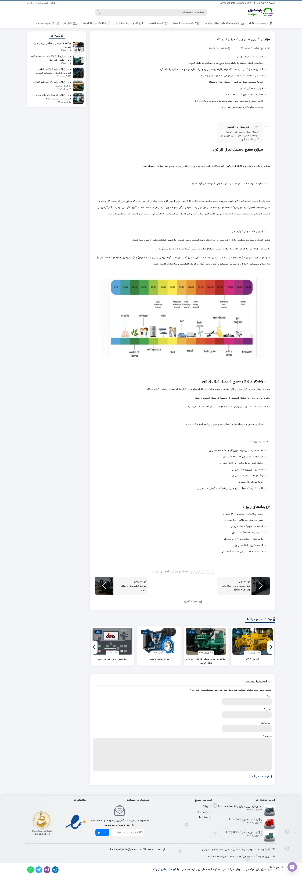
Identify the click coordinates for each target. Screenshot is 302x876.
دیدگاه (267, 736)
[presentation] (270, 647)
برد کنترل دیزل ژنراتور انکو (112, 659)
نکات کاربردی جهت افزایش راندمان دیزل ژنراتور (205, 661)
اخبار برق (67, 23)
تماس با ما (43, 3)
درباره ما (30, 3)
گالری (135, 23)
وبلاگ (53, 3)
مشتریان (119, 23)
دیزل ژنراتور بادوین (159, 659)
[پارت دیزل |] (256, 12)
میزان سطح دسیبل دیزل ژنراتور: (241, 132)
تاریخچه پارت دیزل (44, 23)
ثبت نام (102, 832)
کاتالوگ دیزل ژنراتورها (94, 23)
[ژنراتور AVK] (252, 641)
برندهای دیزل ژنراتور (257, 23)
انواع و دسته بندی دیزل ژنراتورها (221, 23)
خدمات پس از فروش (183, 23)
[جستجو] (98, 12)
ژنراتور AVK (252, 659)
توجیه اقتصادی (155, 23)
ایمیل (268, 709)
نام (269, 696)
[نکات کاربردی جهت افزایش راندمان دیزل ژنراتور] (206, 641)
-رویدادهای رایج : (248, 139)
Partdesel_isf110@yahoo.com (235, 3)
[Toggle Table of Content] (255, 127)
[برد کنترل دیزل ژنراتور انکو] (112, 641)
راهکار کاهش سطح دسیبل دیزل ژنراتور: (238, 135)
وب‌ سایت (266, 723)
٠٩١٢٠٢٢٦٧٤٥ (264, 3)
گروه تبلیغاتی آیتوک (164, 869)
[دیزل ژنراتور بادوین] (159, 641)
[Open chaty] (292, 867)
